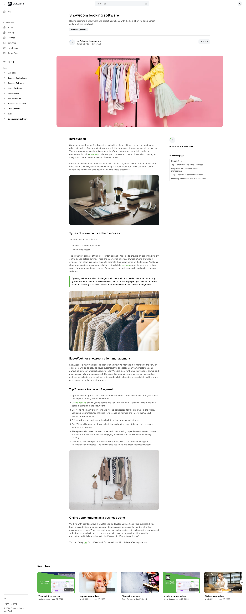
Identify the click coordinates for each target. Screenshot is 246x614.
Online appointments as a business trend (189, 178)
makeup (126, 265)
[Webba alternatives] (223, 582)
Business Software (78, 30)
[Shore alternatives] (140, 582)
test (85, 542)
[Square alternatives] (98, 582)
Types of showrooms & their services (187, 165)
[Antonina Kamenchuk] (72, 42)
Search (103, 4)
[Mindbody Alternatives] (182, 582)
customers (94, 154)
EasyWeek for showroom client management (184, 169)
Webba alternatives (214, 596)
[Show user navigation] (240, 3)
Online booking (79, 402)
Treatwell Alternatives (49, 596)
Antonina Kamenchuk (90, 41)
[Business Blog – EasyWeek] (16, 4)
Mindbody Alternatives (175, 596)
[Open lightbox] (219, 59)
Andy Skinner (44, 599)
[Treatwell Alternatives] (56, 582)
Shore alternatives (131, 596)
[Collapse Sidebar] (4, 3)
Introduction (176, 161)
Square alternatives (89, 596)
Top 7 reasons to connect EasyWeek (187, 175)
